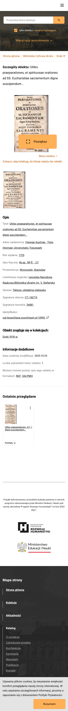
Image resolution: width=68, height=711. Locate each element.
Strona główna (11, 56)
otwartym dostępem (45, 30)
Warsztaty (12, 659)
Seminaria (12, 653)
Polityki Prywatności (50, 695)
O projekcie (13, 637)
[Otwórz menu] (62, 5)
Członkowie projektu (18, 642)
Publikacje (12, 665)
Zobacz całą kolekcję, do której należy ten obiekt (32, 161)
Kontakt (11, 670)
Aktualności (13, 615)
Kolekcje (11, 602)
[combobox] (28, 20)
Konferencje (13, 648)
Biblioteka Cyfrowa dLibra (38, 56)
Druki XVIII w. (10, 336)
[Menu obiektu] (30, 408)
